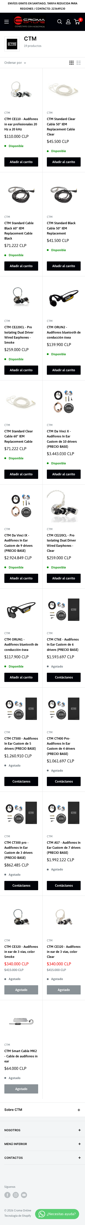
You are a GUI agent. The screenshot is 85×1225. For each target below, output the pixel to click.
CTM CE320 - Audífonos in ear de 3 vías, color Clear (63, 952)
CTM (7, 112)
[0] (77, 21)
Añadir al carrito (21, 162)
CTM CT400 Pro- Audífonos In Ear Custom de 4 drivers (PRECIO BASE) (61, 746)
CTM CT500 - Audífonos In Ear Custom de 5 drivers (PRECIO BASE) (21, 744)
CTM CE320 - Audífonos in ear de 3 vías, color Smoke (21, 952)
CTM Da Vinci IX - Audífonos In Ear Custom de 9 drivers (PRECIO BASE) (18, 542)
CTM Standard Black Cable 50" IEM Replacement (61, 228)
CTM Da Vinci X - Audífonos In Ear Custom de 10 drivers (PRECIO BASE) (62, 438)
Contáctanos (64, 677)
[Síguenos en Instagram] (16, 1195)
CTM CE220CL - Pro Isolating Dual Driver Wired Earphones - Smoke (18, 334)
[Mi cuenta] (68, 21)
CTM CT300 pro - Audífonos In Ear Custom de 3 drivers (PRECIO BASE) (18, 850)
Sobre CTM (13, 1110)
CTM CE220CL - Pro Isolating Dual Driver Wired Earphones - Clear (61, 542)
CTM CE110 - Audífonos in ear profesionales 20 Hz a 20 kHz (21, 124)
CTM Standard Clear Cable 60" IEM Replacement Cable (18, 436)
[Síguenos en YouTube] (24, 1195)
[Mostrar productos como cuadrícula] (71, 63)
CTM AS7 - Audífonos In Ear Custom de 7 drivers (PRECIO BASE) (63, 848)
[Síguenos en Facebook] (7, 1195)
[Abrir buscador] (59, 21)
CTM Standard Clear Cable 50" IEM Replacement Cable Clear (61, 126)
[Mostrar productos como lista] (79, 63)
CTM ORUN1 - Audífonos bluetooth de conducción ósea (21, 644)
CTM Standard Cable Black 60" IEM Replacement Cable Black (19, 230)
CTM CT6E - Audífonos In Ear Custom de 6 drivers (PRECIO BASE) (63, 644)
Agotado (21, 990)
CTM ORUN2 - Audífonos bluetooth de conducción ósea (64, 332)
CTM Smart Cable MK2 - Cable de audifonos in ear (20, 1056)
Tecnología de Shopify (17, 1215)
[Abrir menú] (6, 21)
